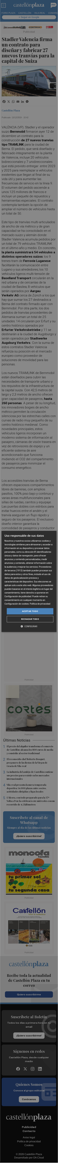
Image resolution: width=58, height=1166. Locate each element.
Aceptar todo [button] (30, 611)
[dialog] (28, 581)
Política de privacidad (40, 604)
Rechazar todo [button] (30, 619)
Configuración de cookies (16, 604)
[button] (29, 626)
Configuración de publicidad (17, 596)
